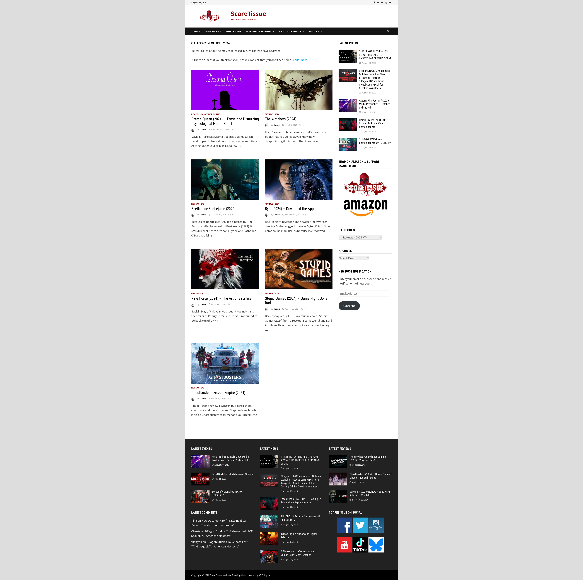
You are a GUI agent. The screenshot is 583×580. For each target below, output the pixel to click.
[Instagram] (387, 2)
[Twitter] (382, 2)
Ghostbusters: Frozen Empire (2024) (218, 392)
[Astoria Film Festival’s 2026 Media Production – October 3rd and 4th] (348, 101)
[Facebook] (374, 2)
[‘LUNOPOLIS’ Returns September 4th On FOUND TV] (348, 140)
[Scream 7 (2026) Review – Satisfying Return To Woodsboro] (338, 492)
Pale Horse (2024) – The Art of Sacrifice (221, 298)
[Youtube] (378, 2)
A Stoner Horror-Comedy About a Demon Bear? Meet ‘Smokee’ (299, 553)
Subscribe (349, 306)
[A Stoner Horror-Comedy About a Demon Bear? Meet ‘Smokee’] (269, 552)
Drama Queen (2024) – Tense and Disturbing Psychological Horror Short (225, 121)
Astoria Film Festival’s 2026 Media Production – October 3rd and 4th (374, 104)
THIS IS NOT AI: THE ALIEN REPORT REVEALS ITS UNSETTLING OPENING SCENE (375, 55)
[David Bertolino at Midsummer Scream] (200, 475)
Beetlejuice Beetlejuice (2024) (213, 209)
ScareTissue (248, 13)
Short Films (213, 114)
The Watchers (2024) (280, 119)
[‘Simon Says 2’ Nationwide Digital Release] (269, 534)
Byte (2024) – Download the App (289, 209)
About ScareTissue (290, 31)
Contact (314, 31)
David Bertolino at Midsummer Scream (233, 474)
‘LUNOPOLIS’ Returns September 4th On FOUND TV (375, 141)
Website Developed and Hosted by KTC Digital (247, 575)
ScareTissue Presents (258, 31)
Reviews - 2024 (198, 114)
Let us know (299, 60)
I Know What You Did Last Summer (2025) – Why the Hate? (368, 458)
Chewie (203, 129)
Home (197, 31)
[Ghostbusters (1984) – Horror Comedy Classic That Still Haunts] (338, 475)
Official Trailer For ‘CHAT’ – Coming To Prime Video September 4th (373, 123)
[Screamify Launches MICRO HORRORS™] (200, 492)
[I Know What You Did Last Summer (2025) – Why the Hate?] (338, 457)
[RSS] (390, 2)
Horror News (233, 31)
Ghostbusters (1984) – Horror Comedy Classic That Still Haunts (370, 476)
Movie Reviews (213, 31)
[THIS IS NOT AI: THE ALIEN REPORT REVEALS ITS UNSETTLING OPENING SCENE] (348, 52)
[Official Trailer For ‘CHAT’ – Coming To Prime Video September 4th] (348, 121)
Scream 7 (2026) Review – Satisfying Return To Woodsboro (369, 493)
